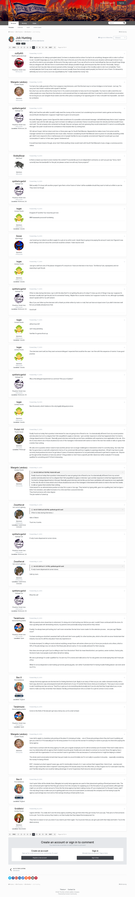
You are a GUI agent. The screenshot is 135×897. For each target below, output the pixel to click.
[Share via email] (32, 877)
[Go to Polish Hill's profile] (19, 439)
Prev (14, 47)
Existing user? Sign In (107, 3)
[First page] (9, 47)
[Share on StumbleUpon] (29, 877)
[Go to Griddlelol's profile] (19, 818)
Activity (24, 23)
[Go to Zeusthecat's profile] (19, 514)
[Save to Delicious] (22, 877)
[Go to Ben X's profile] (11, 39)
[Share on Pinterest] (35, 877)
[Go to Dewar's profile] (19, 245)
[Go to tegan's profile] (19, 218)
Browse (13, 23)
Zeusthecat (19, 505)
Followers (118, 37)
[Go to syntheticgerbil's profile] (19, 118)
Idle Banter (40, 41)
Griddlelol (19, 808)
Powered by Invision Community (67, 894)
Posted (36, 53)
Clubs (34, 23)
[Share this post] (124, 53)
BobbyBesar (19, 156)
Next (50, 47)
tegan (19, 208)
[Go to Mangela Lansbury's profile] (19, 91)
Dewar (19, 236)
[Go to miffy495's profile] (19, 63)
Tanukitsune (19, 618)
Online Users (37, 27)
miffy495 (19, 53)
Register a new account (40, 858)
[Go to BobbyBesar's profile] (19, 165)
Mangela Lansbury (19, 82)
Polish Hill (19, 429)
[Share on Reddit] (26, 877)
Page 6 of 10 (62, 47)
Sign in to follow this (106, 37)
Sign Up (121, 3)
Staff (28, 27)
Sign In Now (95, 858)
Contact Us (71, 889)
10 (46, 47)
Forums (11, 27)
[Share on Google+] (16, 877)
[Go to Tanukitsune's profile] (19, 627)
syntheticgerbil (19, 108)
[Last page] (54, 47)
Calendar (20, 27)
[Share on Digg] (19, 877)
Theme (62, 889)
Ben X (20, 41)
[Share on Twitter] (9, 877)
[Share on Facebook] (13, 877)
